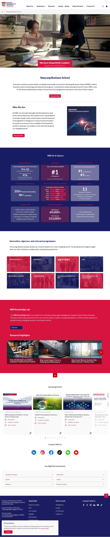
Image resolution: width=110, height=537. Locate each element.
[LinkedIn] (94, 505)
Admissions (41, 6)
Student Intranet (33, 520)
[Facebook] (84, 505)
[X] (87, 505)
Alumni (60, 6)
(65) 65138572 (8, 516)
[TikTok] (101, 505)
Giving (67, 6)
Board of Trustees (34, 505)
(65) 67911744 (8, 504)
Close (8, 532)
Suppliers (31, 514)
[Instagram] (91, 505)
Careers (58, 508)
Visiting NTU (60, 505)
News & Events (78, 6)
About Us (29, 6)
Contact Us (91, 6)
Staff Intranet (33, 517)
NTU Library (32, 511)
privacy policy (45, 528)
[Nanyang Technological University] (14, 4)
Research (51, 6)
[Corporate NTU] (2, 11)
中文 (30, 508)
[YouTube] (98, 505)
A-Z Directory (60, 511)
